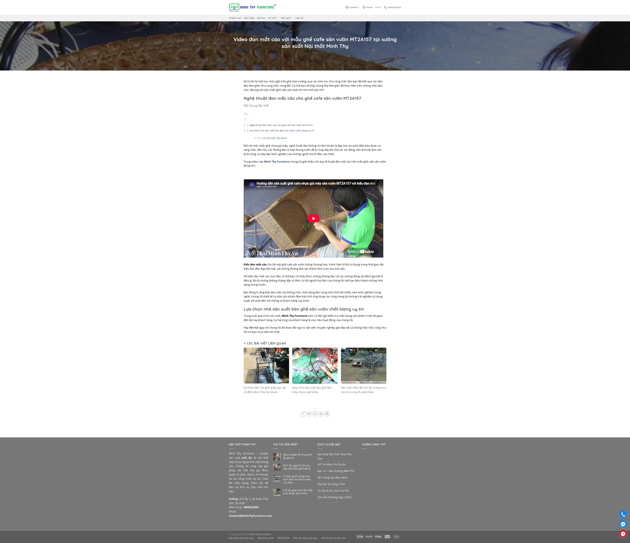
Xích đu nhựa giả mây (305, 538)
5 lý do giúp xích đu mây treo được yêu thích (298, 492)
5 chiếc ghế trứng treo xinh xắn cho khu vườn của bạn (297, 479)
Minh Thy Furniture (277, 161)
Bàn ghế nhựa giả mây (241, 538)
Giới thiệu (249, 18)
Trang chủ (235, 18)
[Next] (381, 376)
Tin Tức (272, 18)
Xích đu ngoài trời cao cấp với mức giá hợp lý (296, 467)
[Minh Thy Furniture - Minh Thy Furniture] (252, 7)
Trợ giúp (286, 18)
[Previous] (249, 376)
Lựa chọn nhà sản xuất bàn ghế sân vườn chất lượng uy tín (281, 130)
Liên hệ (299, 18)
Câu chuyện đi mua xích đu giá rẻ (297, 456)
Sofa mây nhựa (265, 538)
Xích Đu (261, 18)
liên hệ (253, 327)
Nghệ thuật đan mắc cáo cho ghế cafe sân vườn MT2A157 (281, 125)
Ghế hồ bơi (283, 538)
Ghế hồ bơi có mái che (333, 538)
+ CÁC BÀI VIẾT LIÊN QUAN (274, 138)
